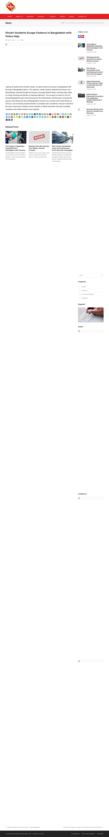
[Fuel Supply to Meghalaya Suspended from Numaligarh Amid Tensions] (16, 137)
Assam (22, 40)
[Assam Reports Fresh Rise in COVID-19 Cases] (91, 410)
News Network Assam (17, 834)
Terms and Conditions (88, 834)
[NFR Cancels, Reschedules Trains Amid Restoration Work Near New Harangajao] (62, 137)
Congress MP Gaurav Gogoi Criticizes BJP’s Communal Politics (82, 827)
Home (62, 23)
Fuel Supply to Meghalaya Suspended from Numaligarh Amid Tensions (15, 148)
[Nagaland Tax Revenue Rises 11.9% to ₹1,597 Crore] (91, 315)
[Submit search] (101, 275)
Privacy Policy (75, 834)
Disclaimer (100, 834)
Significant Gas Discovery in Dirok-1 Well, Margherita (22, 827)
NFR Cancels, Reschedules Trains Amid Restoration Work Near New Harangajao (62, 148)
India (26, 834)
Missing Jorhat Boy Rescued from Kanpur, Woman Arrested (39, 148)
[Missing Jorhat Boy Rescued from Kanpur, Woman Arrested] (39, 137)
